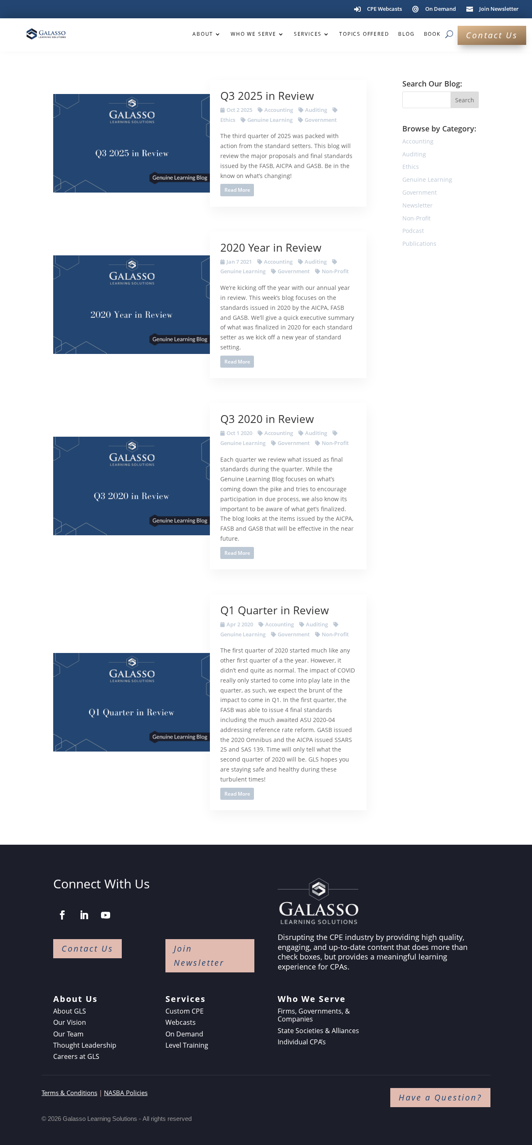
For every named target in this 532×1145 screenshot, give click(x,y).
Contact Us (492, 35)
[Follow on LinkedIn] (84, 915)
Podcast (413, 231)
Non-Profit (335, 271)
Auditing (316, 110)
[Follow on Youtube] (105, 915)
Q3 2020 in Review (267, 418)
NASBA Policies (126, 1092)
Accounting (278, 110)
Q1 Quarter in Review (274, 610)
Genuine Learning (270, 120)
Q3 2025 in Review (267, 95)
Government (321, 120)
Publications (419, 243)
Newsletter (417, 205)
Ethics (410, 167)
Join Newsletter (199, 955)
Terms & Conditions (69, 1092)
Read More (237, 189)
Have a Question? (440, 1097)
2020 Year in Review (270, 247)
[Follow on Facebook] (62, 915)
